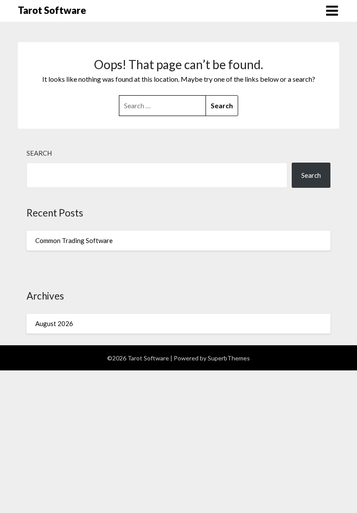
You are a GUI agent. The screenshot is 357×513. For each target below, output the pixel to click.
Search (39, 153)
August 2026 (54, 323)
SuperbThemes (229, 358)
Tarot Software (52, 10)
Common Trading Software (74, 240)
